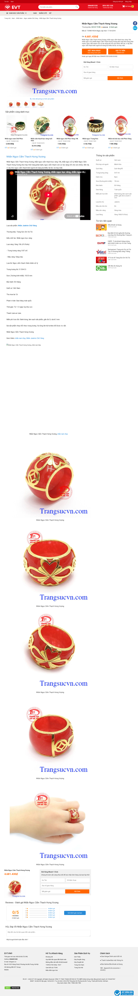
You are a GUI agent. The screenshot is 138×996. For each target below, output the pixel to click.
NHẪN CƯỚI (43, 13)
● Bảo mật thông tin (116, 960)
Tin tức (6, 1)
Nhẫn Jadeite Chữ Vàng (27, 226)
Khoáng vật (49, 957)
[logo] (17, 7)
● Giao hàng (104, 956)
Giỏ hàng (129, 6)
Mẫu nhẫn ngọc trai (52, 970)
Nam (12, 1)
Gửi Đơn (120, 78)
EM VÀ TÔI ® (96, 27)
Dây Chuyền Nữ (79, 962)
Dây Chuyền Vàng (79, 959)
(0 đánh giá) (113, 27)
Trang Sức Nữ (78, 967)
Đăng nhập (128, 1)
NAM (35, 13)
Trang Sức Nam (79, 965)
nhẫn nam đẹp (20, 338)
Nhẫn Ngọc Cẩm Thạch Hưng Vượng (25, 156)
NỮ (50, 13)
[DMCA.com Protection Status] (12, 989)
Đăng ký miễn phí (118, 1)
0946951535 (104, 56)
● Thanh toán (104, 960)
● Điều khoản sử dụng (115, 964)
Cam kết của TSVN (51, 967)
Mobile (6, 970)
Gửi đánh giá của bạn (75, 913)
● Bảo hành (104, 964)
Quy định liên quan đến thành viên (56, 959)
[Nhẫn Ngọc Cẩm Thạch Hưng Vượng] (10, 104)
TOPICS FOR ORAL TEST (53, 965)
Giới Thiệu (77, 957)
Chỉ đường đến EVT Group (12, 967)
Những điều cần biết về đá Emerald (56, 962)
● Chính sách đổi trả (115, 956)
